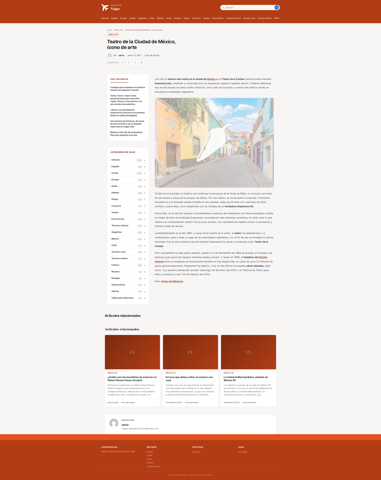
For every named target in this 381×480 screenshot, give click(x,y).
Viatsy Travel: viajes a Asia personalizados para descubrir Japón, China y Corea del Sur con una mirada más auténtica (126, 99)
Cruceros (196, 18)
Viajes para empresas (122, 297)
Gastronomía (118, 284)
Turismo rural (249, 18)
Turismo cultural (233, 18)
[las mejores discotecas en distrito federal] (163, 261)
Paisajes (115, 278)
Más (277, 18)
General (104, 18)
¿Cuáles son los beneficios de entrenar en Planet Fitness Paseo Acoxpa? (132, 379)
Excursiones (217, 18)
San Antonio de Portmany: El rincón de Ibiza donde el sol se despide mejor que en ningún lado (127, 124)
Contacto (196, 452)
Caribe (132, 18)
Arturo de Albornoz (172, 281)
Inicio (109, 30)
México (160, 18)
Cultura (115, 265)
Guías (168, 18)
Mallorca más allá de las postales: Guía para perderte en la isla (126, 133)
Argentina (142, 18)
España (114, 18)
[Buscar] (276, 7)
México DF (118, 30)
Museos (115, 271)
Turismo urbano (264, 18)
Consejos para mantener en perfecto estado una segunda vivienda (127, 88)
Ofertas (115, 291)
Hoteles (177, 18)
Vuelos (206, 18)
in (122, 62)
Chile (152, 18)
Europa (123, 18)
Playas (186, 18)
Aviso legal (242, 452)
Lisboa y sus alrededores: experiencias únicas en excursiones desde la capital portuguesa (127, 113)
